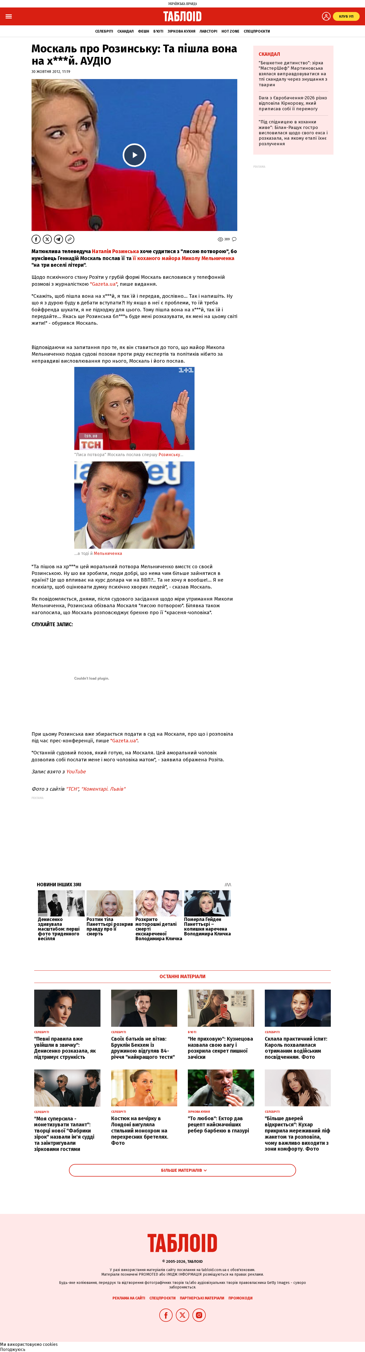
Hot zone (230, 31)
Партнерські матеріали (202, 1298)
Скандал (125, 31)
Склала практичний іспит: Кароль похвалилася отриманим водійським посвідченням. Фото (296, 1048)
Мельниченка (108, 553)
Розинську (169, 454)
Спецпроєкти (257, 31)
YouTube (76, 772)
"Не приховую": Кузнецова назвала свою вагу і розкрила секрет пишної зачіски (220, 1048)
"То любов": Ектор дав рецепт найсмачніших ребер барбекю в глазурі (218, 1124)
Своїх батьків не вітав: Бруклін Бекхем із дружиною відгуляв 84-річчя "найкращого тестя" (143, 1048)
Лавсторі (208, 31)
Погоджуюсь (12, 1349)
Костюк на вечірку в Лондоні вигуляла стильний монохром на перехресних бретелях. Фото (139, 1130)
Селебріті (104, 31)
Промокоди (240, 1298)
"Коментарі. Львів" (103, 789)
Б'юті (158, 31)
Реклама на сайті (128, 1298)
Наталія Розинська (116, 251)
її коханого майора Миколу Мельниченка (182, 258)
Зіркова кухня (181, 31)
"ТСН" (72, 789)
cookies (50, 1344)
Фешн (143, 31)
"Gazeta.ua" (103, 284)
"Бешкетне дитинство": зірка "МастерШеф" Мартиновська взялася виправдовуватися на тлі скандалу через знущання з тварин (293, 74)
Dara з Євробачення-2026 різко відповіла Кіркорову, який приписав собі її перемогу (293, 103)
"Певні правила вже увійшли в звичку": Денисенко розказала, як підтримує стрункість (65, 1048)
